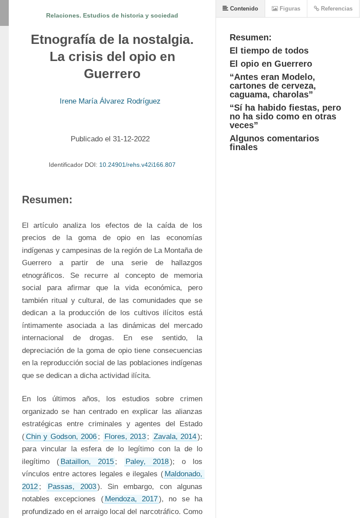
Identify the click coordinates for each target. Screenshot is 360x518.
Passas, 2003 (72, 486)
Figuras (289, 8)
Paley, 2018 (147, 461)
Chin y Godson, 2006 (61, 436)
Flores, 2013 (125, 436)
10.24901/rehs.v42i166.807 (137, 164)
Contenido (243, 8)
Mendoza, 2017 (131, 499)
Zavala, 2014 (175, 436)
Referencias (336, 8)
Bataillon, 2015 (87, 461)
